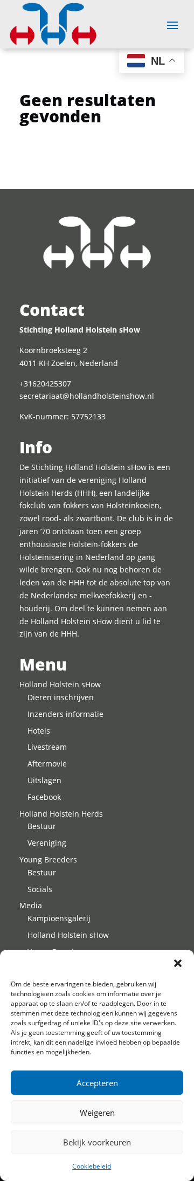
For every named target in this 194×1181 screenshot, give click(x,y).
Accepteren (97, 1083)
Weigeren (97, 1112)
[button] (177, 963)
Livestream (47, 747)
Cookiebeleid (91, 1166)
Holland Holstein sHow (60, 684)
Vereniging (46, 843)
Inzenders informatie (65, 714)
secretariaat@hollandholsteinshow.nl (86, 396)
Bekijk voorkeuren (97, 1142)
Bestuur (41, 826)
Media (30, 905)
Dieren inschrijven (60, 697)
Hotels (38, 731)
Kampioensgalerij (59, 918)
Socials (39, 889)
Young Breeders (48, 859)
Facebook (44, 797)
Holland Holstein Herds (61, 814)
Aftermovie (47, 763)
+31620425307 (45, 383)
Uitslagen (44, 780)
